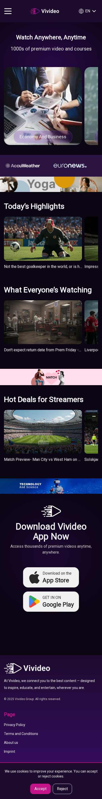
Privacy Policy (14, 725)
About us (11, 743)
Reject (62, 788)
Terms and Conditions (21, 734)
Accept (40, 788)
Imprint (9, 751)
